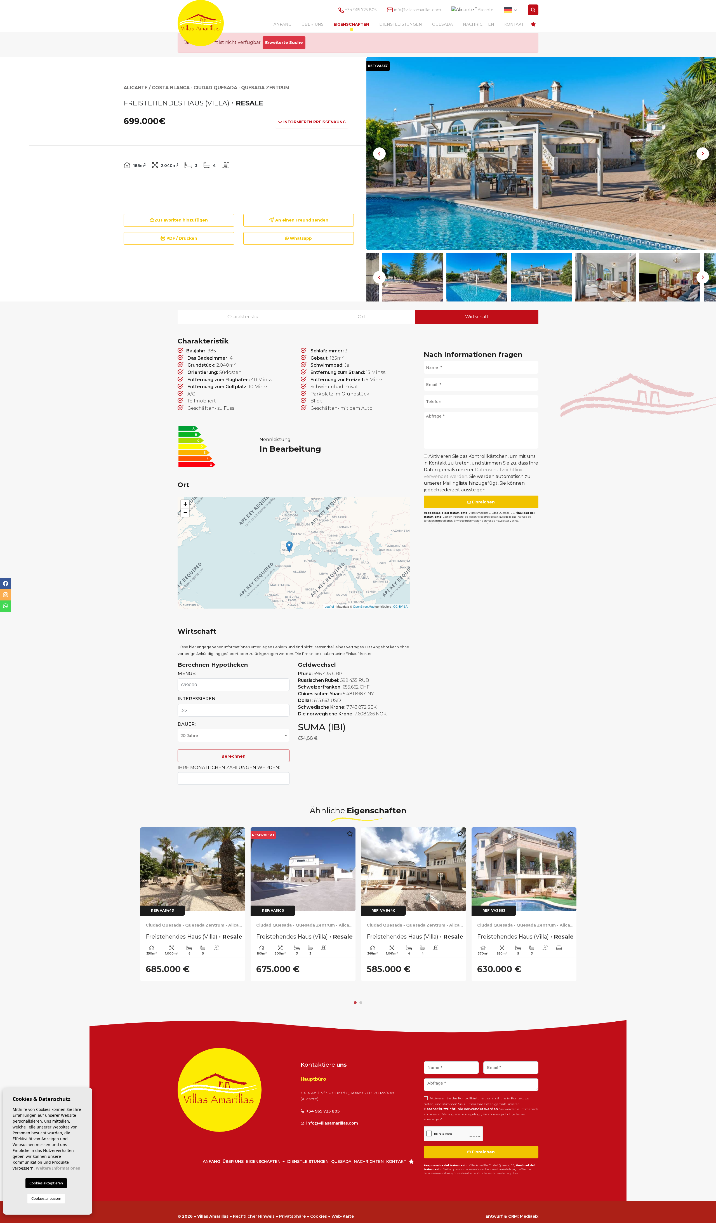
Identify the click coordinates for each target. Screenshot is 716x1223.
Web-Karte (342, 1206)
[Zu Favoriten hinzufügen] (239, 836)
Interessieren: (197, 698)
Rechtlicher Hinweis (254, 1206)
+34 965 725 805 (360, 9)
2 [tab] (360, 992)
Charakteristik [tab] (242, 316)
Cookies (318, 1206)
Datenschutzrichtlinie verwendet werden (461, 1099)
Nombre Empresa (206, 23)
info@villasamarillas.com (417, 9)
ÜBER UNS (313, 24)
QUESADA (442, 24)
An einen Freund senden (301, 220)
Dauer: (187, 724)
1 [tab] (355, 992)
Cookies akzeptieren (46, 1183)
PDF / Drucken (181, 238)
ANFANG (282, 24)
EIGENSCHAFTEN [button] (351, 24)
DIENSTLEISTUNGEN (400, 24)
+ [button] (185, 504)
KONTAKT (514, 24)
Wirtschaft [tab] (477, 316)
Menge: (187, 673)
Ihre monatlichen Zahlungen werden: (229, 767)
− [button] (185, 512)
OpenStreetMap (364, 606)
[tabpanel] (524, 904)
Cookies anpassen (46, 1198)
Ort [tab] (362, 316)
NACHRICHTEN (478, 24)
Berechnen (234, 756)
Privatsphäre (292, 1206)
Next (703, 153)
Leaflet (329, 606)
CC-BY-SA (400, 606)
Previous (380, 153)
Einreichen (483, 502)
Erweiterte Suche (284, 42)
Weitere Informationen (58, 1168)
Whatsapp (300, 238)
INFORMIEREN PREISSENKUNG (314, 121)
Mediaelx (529, 1206)
